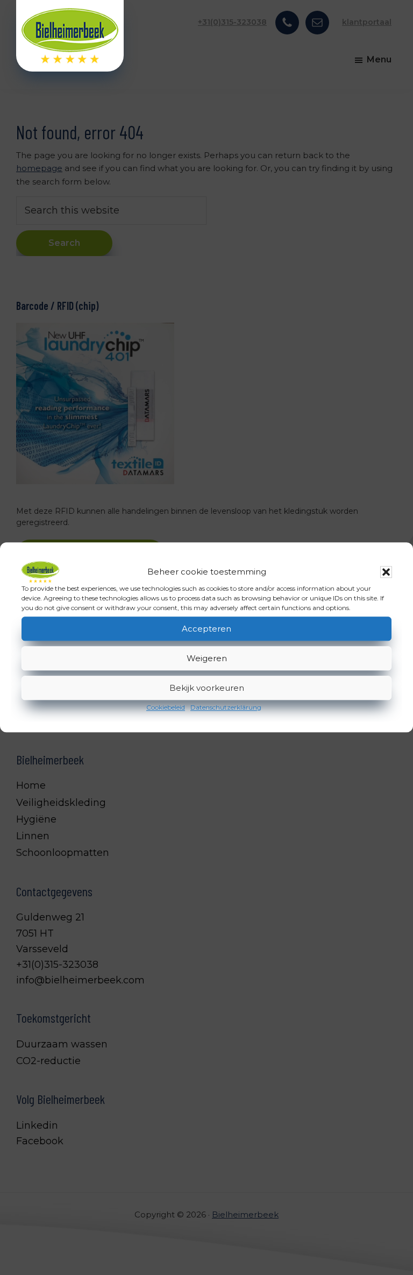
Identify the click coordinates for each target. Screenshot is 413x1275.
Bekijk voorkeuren (206, 688)
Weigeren (207, 658)
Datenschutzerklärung (225, 707)
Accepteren (206, 629)
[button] (386, 571)
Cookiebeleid (165, 707)
